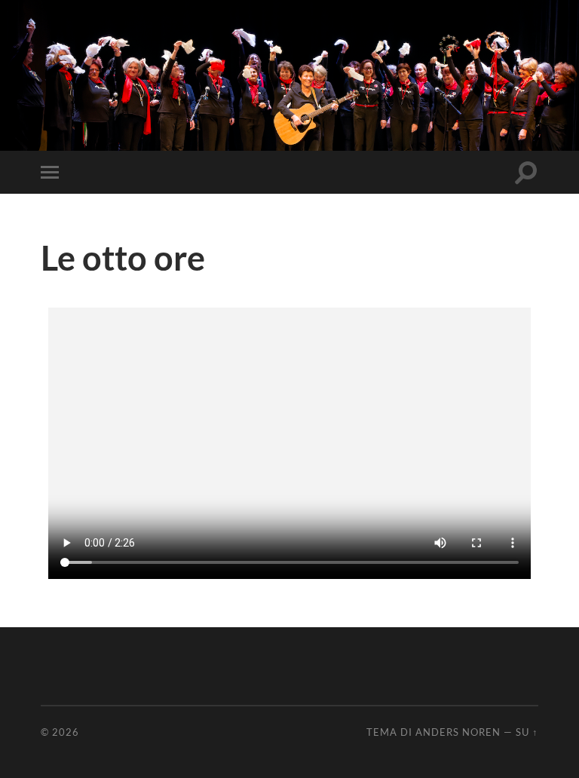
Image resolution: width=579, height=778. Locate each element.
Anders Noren (458, 732)
